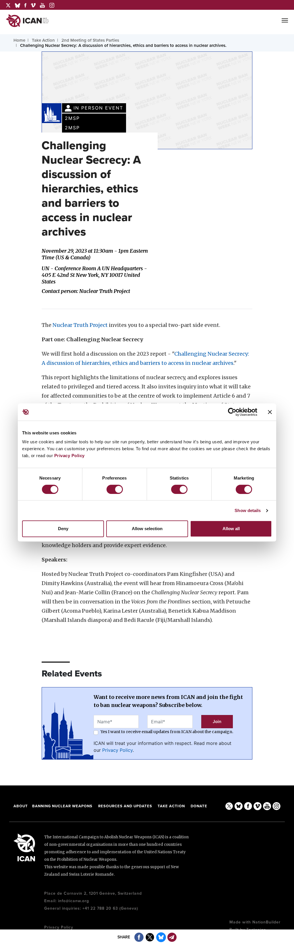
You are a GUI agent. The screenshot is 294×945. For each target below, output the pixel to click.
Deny (63, 528)
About (20, 806)
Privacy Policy (69, 455)
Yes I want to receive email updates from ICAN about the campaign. (166, 731)
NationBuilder (266, 922)
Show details (248, 510)
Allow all (231, 528)
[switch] (115, 489)
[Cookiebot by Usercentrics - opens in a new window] (232, 412)
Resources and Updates (125, 806)
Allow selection (147, 528)
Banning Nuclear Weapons (62, 806)
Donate (199, 806)
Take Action (171, 806)
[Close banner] (270, 412)
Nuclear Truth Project (80, 325)
